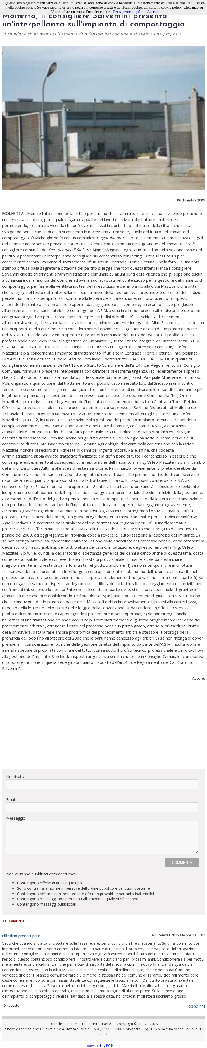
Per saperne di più (127, 12)
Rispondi (196, 1006)
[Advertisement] (103, 727)
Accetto (153, 12)
